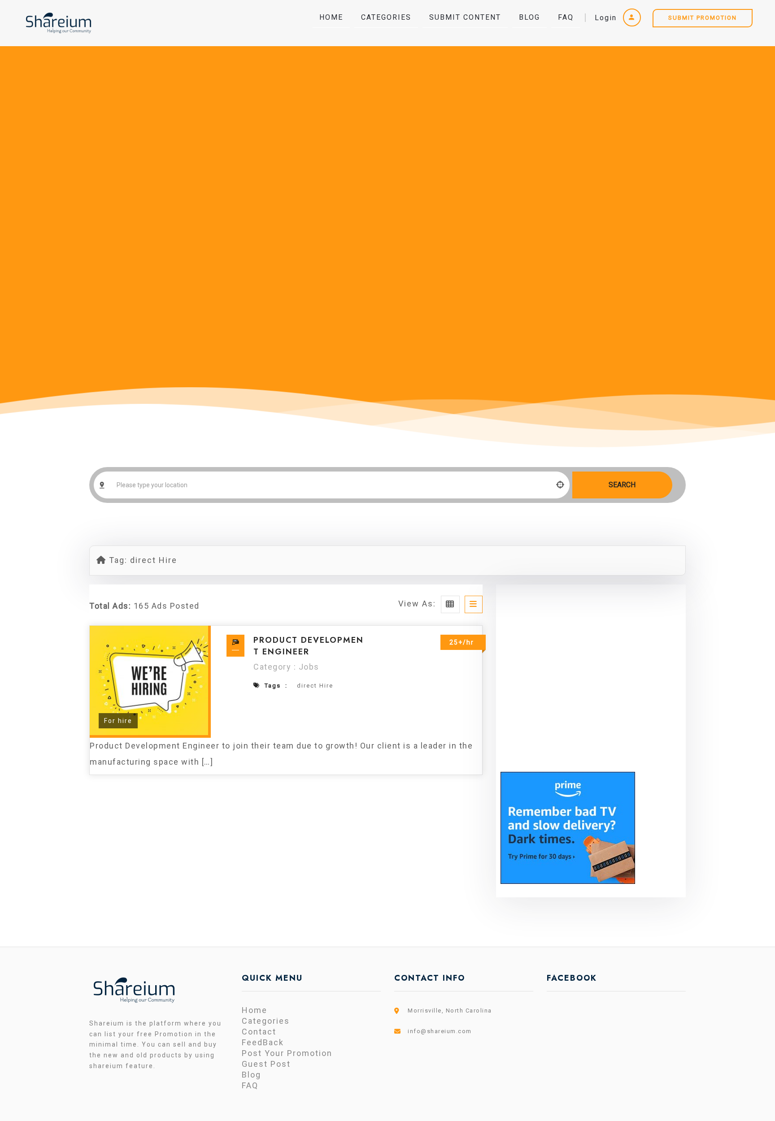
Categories (386, 17)
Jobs (309, 666)
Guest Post (266, 1064)
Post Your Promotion (287, 1053)
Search (622, 484)
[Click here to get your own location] (561, 485)
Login (607, 17)
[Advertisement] (591, 688)
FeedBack (263, 1042)
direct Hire (315, 685)
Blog (529, 17)
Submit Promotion (702, 17)
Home (331, 17)
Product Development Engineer (308, 646)
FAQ (566, 17)
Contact (259, 1031)
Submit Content (465, 17)
